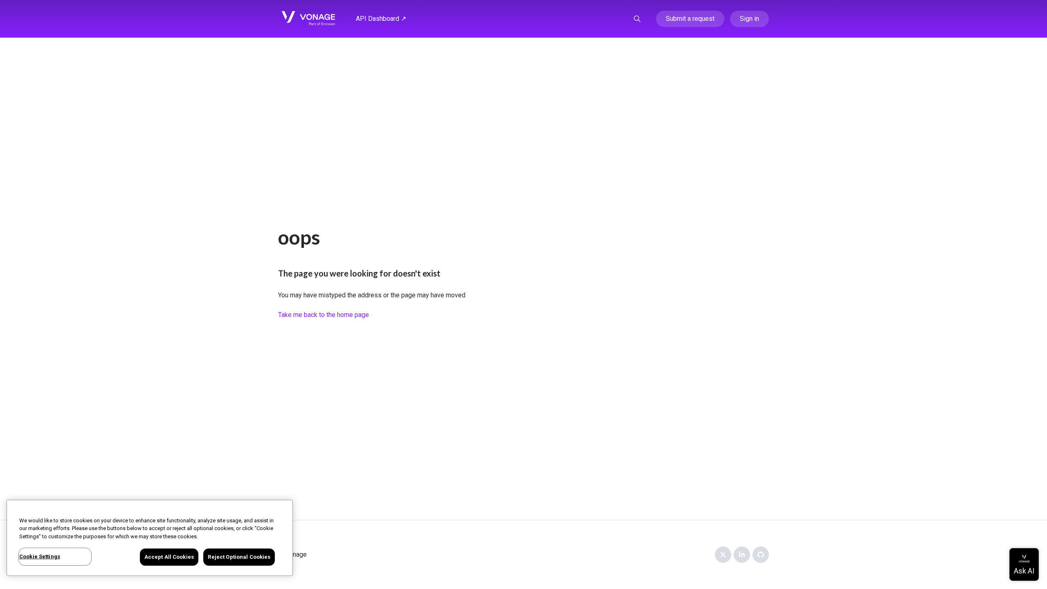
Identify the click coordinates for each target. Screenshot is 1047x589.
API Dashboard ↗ (381, 18)
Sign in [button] (749, 18)
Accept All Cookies (169, 557)
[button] (637, 19)
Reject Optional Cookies (239, 557)
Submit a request (690, 18)
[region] (150, 538)
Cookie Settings (39, 556)
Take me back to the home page (323, 315)
